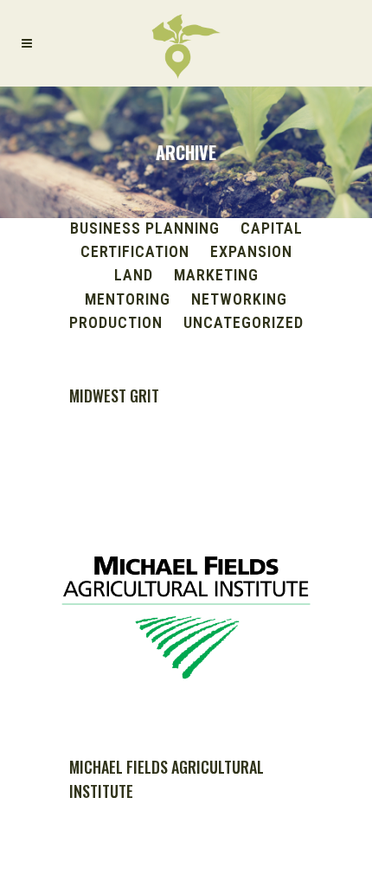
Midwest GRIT (114, 395)
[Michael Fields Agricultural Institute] (186, 610)
